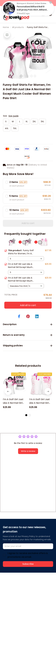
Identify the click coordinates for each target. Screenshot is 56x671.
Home (6, 27)
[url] (13, 591)
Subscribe (28, 564)
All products (18, 27)
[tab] (21, 76)
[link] (9, 8)
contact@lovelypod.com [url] (21, 588)
